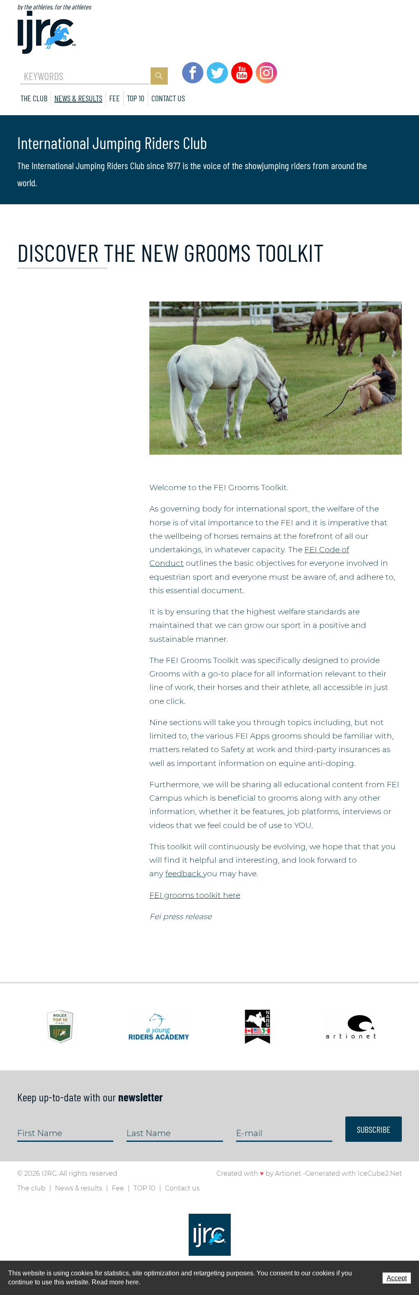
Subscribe (373, 1129)
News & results (78, 98)
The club (33, 98)
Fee (114, 98)
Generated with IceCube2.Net (353, 1173)
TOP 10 (135, 98)
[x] (275, 377)
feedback (184, 873)
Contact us (168, 98)
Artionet (288, 1173)
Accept (397, 1278)
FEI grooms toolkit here (194, 895)
